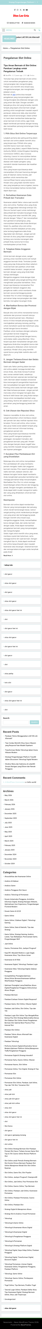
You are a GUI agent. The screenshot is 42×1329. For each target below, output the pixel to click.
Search (6, 718)
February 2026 (10, 804)
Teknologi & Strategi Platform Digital (18, 1246)
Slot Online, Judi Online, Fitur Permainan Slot (21, 1182)
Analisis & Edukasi (11, 881)
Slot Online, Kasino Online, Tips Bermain (19, 1186)
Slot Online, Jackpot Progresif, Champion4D (21, 1177)
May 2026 (8, 795)
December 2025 (10, 814)
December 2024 (10, 854)
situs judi (8, 1090)
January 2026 (9, 809)
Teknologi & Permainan (13, 1241)
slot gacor (8, 574)
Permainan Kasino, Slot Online (16, 1065)
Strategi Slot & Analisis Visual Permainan (20, 1214)
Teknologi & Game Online (14, 1223)
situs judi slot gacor (12, 1099)
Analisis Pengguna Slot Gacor (16, 890)
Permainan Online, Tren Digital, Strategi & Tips (22, 1069)
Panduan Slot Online (12, 1030)
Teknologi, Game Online (13, 1274)
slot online (9, 1144)
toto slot (8, 683)
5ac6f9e (8, 75)
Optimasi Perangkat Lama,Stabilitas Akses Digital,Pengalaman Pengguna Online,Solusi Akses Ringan (21, 987)
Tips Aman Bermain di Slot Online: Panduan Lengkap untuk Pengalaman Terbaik (20, 68)
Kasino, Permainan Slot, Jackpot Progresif (20, 948)
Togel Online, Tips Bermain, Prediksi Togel (20, 1285)
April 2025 (8, 836)
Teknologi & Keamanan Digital (16, 1232)
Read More (7, 555)
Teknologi (8, 1218)
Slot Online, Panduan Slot (14, 1205)
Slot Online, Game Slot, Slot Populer (18, 1173)
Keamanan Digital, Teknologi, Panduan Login (21, 964)
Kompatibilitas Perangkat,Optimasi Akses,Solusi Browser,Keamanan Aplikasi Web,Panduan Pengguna (20, 978)
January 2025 (9, 850)
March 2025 (9, 841)
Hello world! (31, 782)
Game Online (9, 916)
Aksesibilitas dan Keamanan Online (18, 877)
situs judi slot (10, 1094)
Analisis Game (10, 886)
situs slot (8, 1108)
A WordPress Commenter (14, 782)
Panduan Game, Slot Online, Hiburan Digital (21, 1004)
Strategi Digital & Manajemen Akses (18, 1209)
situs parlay (9, 674)
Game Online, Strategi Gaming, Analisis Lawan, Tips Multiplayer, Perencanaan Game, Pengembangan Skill (21, 936)
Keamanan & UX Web (12, 960)
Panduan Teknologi (12, 1041)
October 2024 (10, 864)
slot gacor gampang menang (15, 1135)
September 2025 (11, 818)
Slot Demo (9, 1126)
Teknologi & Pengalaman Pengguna (18, 1237)
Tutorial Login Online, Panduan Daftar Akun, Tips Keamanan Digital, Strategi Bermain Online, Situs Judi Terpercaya (21, 1292)
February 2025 (10, 845)
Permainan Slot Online (13, 1078)
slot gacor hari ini (11, 628)
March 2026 (9, 800)
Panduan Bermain (11, 995)
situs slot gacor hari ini (13, 610)
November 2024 (10, 859)
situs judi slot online (12, 1103)
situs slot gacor (10, 583)
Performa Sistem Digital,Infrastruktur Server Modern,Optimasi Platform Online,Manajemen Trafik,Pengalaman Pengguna (22, 1048)
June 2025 (8, 827)
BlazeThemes (26, 1325)
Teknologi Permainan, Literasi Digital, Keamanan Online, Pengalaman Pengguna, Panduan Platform (20, 1266)
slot (14, 95)
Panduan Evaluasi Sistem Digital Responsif (21, 999)
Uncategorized (10, 1299)
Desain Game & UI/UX (13, 911)
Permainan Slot (10, 1074)
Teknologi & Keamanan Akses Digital (18, 1228)
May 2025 (8, 832)
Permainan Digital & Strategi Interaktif (19, 1055)
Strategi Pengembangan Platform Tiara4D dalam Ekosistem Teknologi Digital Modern (19, 2)
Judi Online (9, 944)
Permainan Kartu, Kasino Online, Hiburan (20, 1060)
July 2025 (8, 823)
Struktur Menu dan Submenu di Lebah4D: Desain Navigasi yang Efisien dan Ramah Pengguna (20, 766)
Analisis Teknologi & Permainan (16, 895)
